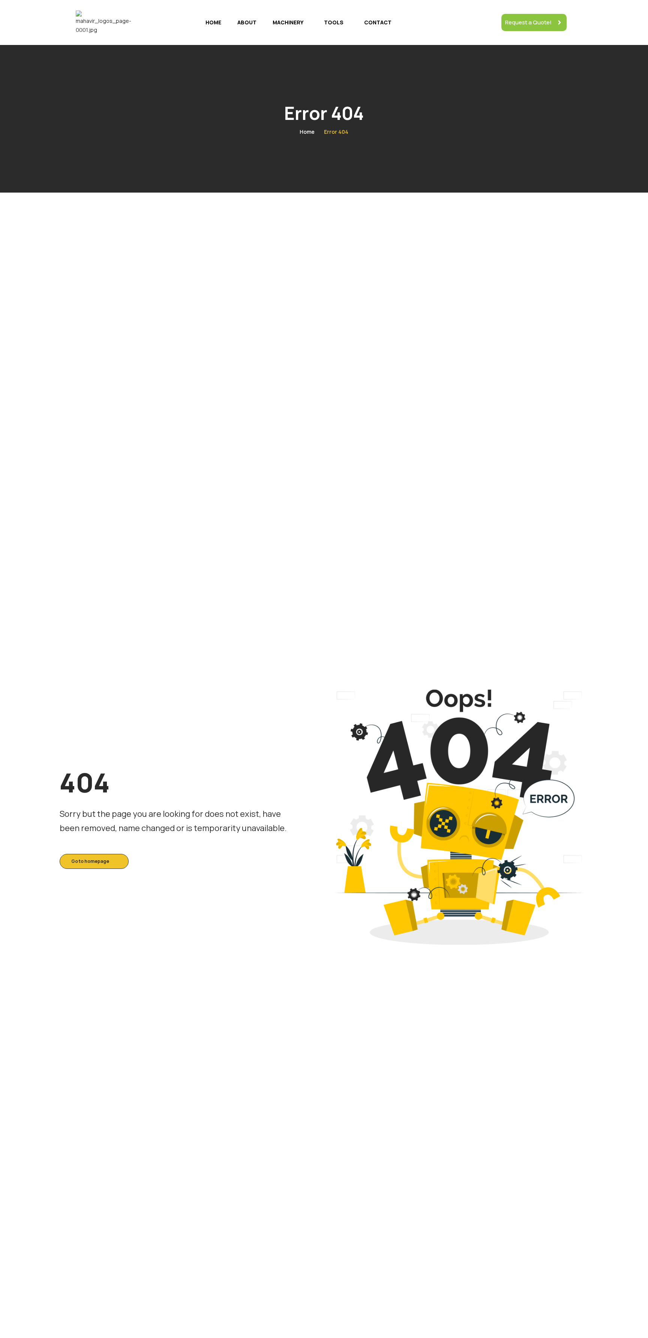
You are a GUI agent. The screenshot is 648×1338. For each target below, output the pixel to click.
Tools (334, 22)
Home (213, 22)
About (246, 22)
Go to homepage (90, 861)
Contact (378, 22)
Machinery (288, 22)
